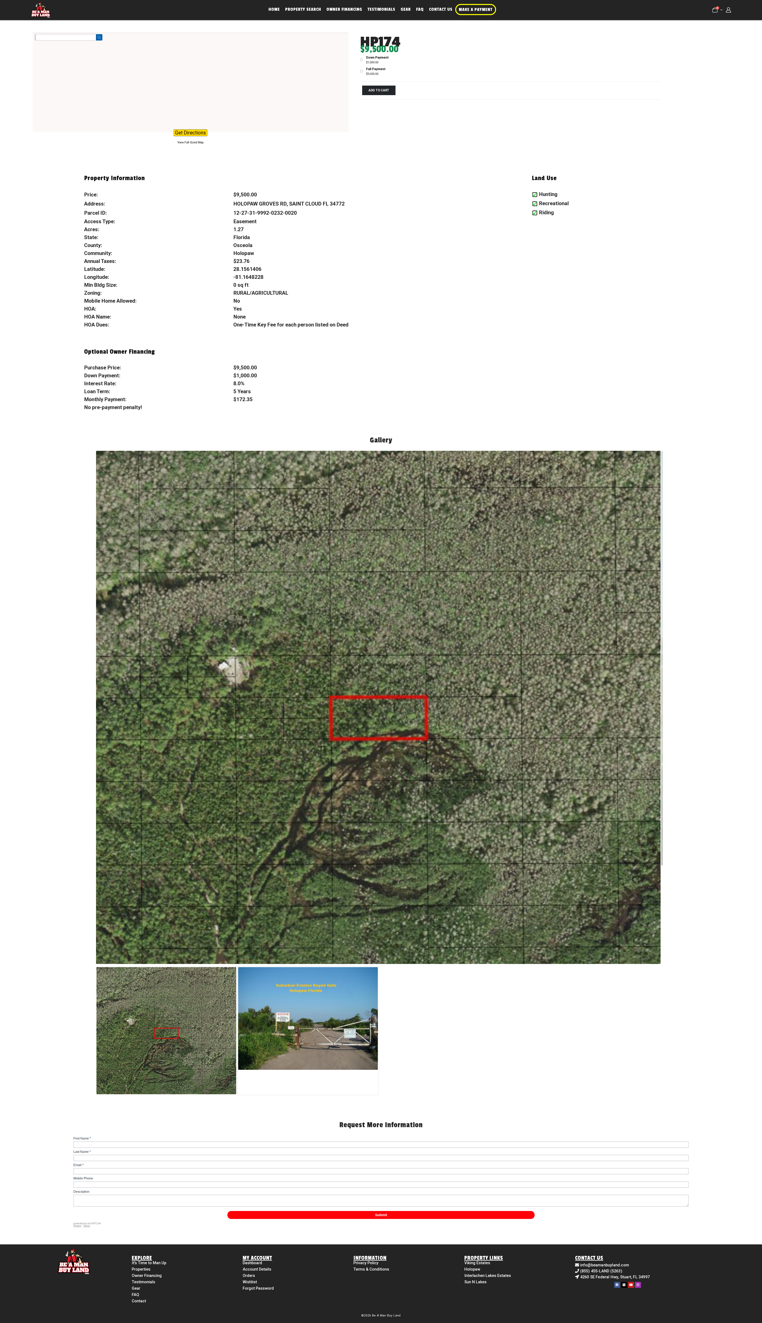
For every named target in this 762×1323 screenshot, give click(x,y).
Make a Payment (476, 9)
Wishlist (250, 1282)
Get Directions (190, 133)
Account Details (257, 1269)
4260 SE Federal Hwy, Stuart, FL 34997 (615, 1277)
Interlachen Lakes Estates (487, 1275)
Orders (249, 1275)
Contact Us (440, 9)
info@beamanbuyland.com (604, 1265)
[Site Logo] (40, 10)
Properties (141, 1269)
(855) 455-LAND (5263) (601, 1271)
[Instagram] (638, 1285)
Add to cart (378, 90)
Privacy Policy (365, 1262)
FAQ (420, 9)
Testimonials (381, 9)
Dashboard (252, 1262)
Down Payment (377, 57)
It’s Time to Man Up (149, 1262)
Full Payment (375, 69)
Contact (139, 1301)
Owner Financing (344, 9)
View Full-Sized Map (190, 142)
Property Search (303, 9)
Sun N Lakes (475, 1282)
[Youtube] (631, 1285)
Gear (406, 9)
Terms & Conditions (371, 1269)
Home (274, 9)
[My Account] (728, 10)
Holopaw (472, 1269)
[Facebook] (617, 1285)
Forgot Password (258, 1288)
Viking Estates (477, 1262)
